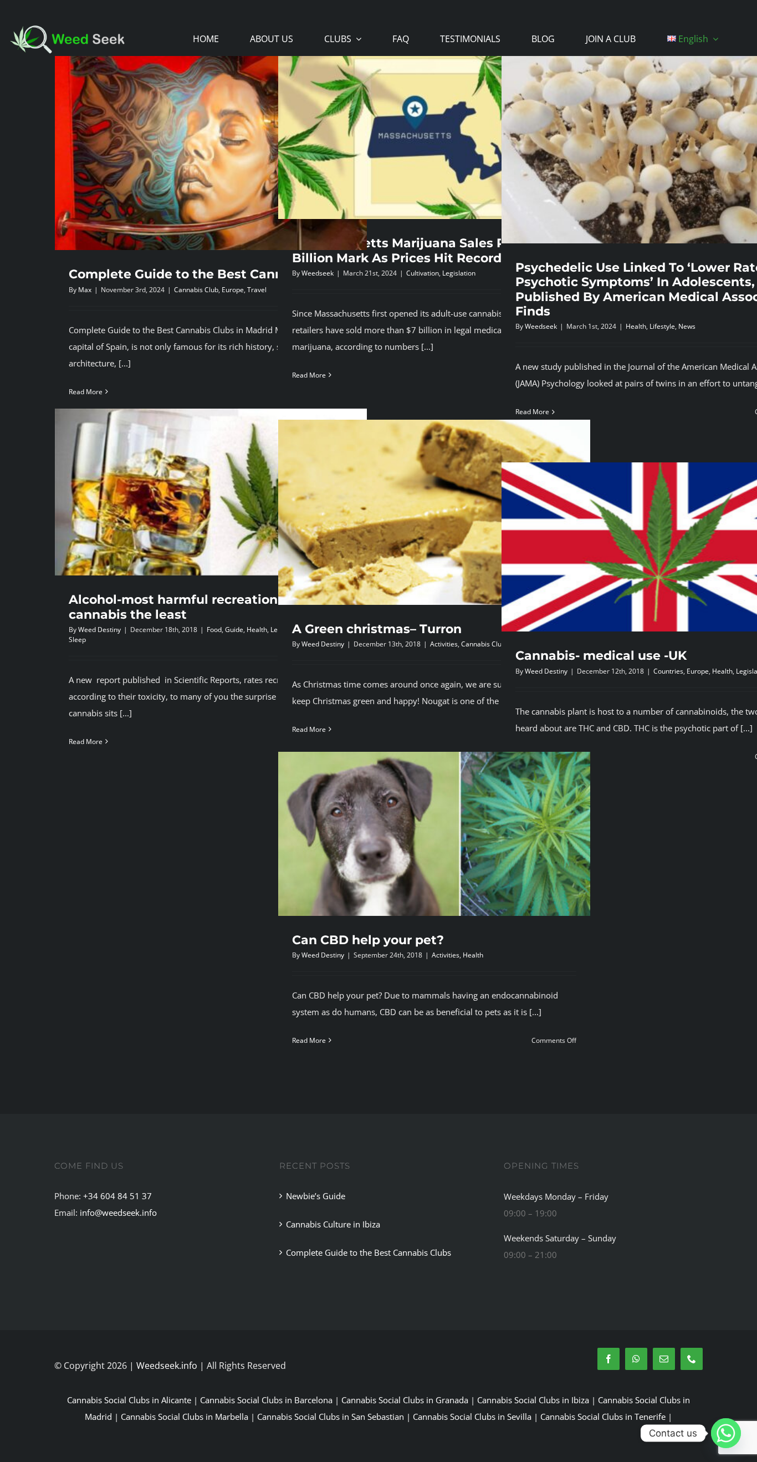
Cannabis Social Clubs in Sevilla (472, 1416)
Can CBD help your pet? (368, 940)
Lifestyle (662, 326)
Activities (444, 644)
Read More (86, 391)
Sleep (77, 639)
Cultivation (422, 273)
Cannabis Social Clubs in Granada (404, 1399)
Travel (257, 289)
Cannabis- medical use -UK (601, 655)
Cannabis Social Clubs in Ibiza (533, 1399)
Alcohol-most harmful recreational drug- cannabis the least (198, 607)
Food (214, 629)
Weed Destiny (99, 629)
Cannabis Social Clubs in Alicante (129, 1399)
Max (84, 289)
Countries (668, 671)
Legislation (458, 273)
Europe (233, 289)
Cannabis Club (196, 289)
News (686, 326)
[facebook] (608, 1359)
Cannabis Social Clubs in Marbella (184, 1416)
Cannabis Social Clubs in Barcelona (266, 1399)
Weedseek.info (166, 1365)
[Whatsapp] (726, 1433)
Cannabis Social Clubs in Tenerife (603, 1416)
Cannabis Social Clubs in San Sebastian (330, 1416)
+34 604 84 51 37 (117, 1195)
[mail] (664, 1359)
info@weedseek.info (118, 1212)
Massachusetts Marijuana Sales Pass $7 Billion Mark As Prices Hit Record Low (418, 250)
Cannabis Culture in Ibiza (333, 1224)
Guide (234, 629)
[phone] (692, 1359)
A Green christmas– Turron (377, 629)
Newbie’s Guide (315, 1195)
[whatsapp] (636, 1359)
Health (636, 326)
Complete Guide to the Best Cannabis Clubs (209, 274)
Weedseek (317, 273)
